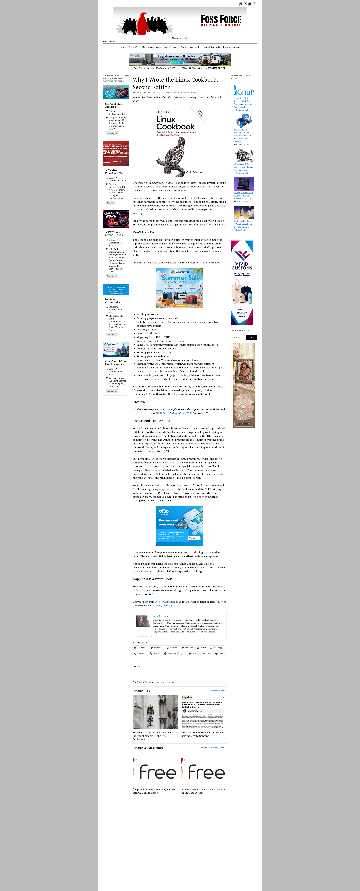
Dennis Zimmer (242, 144)
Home (123, 46)
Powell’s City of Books (159, 605)
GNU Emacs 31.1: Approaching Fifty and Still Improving (243, 167)
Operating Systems (189, 92)
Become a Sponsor (232, 46)
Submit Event (171, 46)
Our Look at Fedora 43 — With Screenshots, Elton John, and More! (243, 224)
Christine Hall (242, 110)
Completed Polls (212, 46)
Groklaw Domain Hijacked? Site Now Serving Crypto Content (202, 734)
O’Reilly (159, 601)
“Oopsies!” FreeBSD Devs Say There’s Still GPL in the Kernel (154, 791)
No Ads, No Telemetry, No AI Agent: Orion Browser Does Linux (244, 195)
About (184, 46)
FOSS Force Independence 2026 (174, 413)
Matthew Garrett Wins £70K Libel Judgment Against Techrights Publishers (152, 736)
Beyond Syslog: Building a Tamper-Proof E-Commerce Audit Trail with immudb (242, 135)
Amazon (170, 601)
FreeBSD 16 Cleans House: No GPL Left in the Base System (203, 791)
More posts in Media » (218, 691)
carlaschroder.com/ (144, 636)
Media (173, 92)
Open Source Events (151, 46)
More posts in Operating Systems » (213, 748)
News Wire (134, 46)
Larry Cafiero (242, 229)
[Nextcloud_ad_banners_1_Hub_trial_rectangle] (179, 544)
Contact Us (195, 46)
